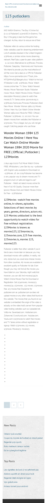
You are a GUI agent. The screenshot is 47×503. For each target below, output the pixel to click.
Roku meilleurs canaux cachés (17, 446)
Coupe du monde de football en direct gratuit (23, 438)
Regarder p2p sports (13, 442)
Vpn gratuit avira (10, 482)
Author (6, 27)
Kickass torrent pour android (16, 486)
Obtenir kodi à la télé (12, 434)
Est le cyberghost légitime (15, 450)
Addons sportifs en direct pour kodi (19, 474)
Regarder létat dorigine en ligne (17, 478)
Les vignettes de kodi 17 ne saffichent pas (21, 470)
